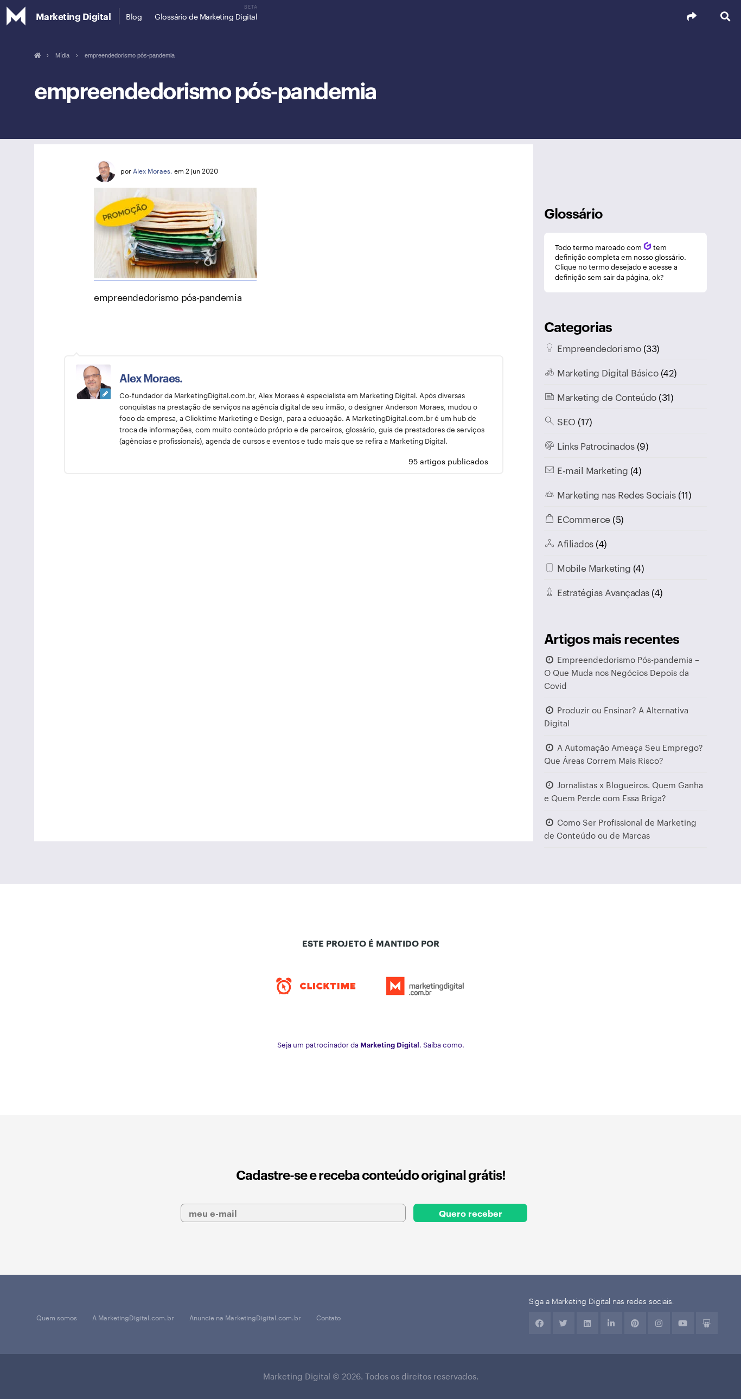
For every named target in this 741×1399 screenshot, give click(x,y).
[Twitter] (563, 1323)
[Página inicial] (37, 55)
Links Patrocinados (595, 445)
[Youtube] (683, 1323)
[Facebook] (540, 1323)
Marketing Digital (73, 16)
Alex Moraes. (153, 170)
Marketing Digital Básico (607, 372)
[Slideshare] (707, 1323)
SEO (566, 420)
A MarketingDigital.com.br (133, 1317)
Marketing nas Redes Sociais (616, 494)
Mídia (62, 55)
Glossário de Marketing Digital (206, 16)
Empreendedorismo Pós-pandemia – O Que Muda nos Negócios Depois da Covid (621, 672)
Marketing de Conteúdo (606, 396)
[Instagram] (659, 1323)
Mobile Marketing (593, 567)
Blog (134, 16)
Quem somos (56, 1317)
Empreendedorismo (599, 347)
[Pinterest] (635, 1323)
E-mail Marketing (592, 469)
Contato (328, 1317)
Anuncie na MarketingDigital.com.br (245, 1317)
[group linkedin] (611, 1323)
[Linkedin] (587, 1323)
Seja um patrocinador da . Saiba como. (370, 1044)
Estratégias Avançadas (603, 591)
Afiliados (575, 543)
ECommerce (583, 518)
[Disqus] (283, 661)
